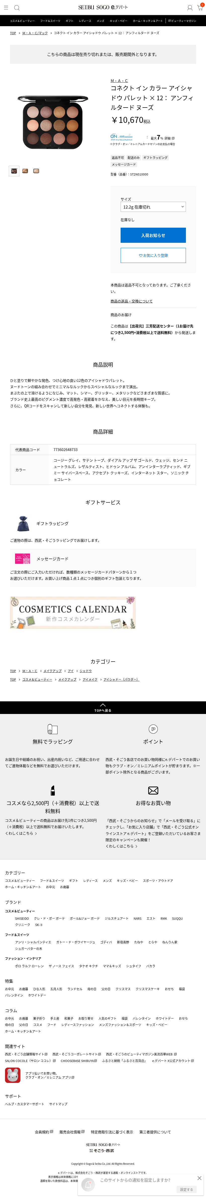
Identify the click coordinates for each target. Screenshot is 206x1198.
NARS (137, 918)
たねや (138, 942)
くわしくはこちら (19, 833)
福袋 (182, 989)
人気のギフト (107, 1018)
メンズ (100, 21)
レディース (85, 21)
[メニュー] (6, 8)
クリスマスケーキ (148, 989)
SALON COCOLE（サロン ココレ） (29, 1060)
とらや (152, 942)
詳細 (168, 138)
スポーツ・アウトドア (158, 880)
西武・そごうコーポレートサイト (75, 1054)
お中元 (50, 887)
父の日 (106, 989)
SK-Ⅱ (39, 924)
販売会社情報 (70, 1131)
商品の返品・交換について (132, 300)
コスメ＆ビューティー (22, 21)
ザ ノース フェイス (61, 966)
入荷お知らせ (153, 235)
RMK (164, 918)
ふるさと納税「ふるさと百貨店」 (124, 1060)
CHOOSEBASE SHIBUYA (77, 1060)
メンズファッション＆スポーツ (120, 1024)
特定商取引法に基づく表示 (112, 1131)
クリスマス (123, 989)
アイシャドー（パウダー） (121, 679)
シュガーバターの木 (28, 948)
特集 (9, 981)
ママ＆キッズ (112, 966)
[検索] (17, 8)
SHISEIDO (22, 918)
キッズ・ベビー (118, 21)
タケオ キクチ (88, 966)
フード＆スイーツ (50, 21)
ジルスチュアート (117, 918)
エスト (151, 918)
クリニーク (22, 924)
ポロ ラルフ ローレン (29, 966)
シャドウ (86, 671)
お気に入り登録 (155, 255)
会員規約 (42, 1131)
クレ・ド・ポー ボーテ (49, 918)
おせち (169, 989)
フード (51, 1024)
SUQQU (177, 918)
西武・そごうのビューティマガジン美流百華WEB (139, 1054)
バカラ (150, 966)
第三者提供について (155, 1131)
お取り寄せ (85, 1018)
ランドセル (74, 989)
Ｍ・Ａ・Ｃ (119, 80)
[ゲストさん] (190, 8)
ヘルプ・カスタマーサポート (24, 1104)
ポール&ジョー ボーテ (85, 918)
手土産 (54, 1018)
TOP (13, 33)
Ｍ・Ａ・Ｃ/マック (35, 33)
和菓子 (68, 1018)
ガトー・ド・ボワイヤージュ (75, 942)
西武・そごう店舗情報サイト (24, 1054)
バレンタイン (14, 995)
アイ (71, 671)
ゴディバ (106, 942)
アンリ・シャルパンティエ (33, 942)
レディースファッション (77, 1024)
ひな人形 (39, 989)
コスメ (37, 1024)
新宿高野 (123, 942)
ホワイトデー (37, 995)
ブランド (13, 902)
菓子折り (39, 1018)
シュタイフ (133, 966)
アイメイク (90, 679)
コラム (11, 1010)
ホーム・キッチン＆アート (148, 21)
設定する (186, 1189)
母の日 (91, 989)
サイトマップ (58, 1104)
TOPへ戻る (103, 710)
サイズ (126, 198)
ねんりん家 (169, 942)
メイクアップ (52, 671)
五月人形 (56, 989)
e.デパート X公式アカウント (171, 1060)
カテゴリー (15, 873)
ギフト (69, 21)
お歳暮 (64, 887)
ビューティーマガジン (183, 21)
